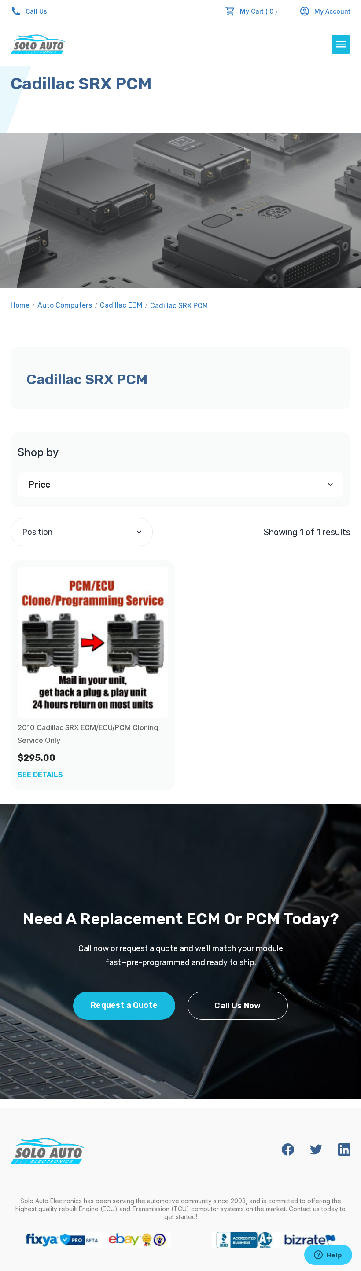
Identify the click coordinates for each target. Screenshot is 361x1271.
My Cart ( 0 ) (258, 11)
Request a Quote (124, 1005)
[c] (93, 642)
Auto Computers (64, 305)
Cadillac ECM (121, 305)
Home (20, 305)
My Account (332, 11)
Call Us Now (237, 1005)
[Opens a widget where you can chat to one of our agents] (328, 1256)
